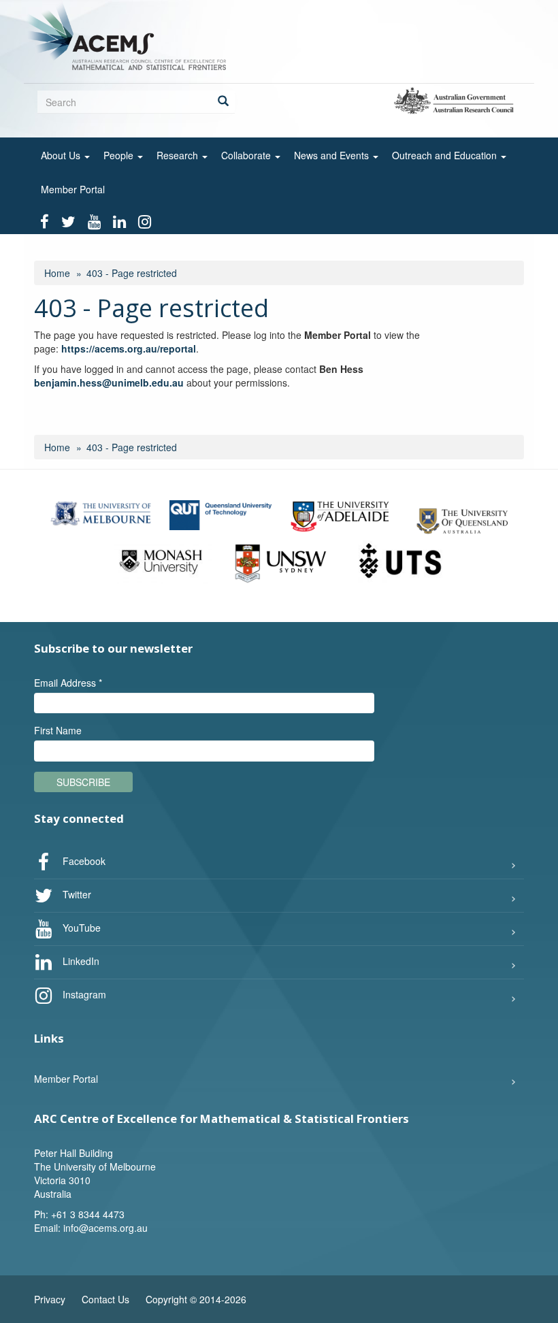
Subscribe (83, 782)
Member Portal (73, 189)
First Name (58, 730)
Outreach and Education (445, 155)
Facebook (82, 860)
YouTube (80, 927)
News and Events (333, 155)
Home (57, 273)
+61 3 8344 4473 (88, 1214)
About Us (62, 155)
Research (179, 155)
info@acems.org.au (105, 1228)
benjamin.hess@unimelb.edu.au (109, 382)
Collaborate (247, 155)
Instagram (83, 993)
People (119, 155)
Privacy (49, 1299)
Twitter (75, 893)
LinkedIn (79, 960)
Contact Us (105, 1299)
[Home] (130, 35)
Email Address (68, 682)
